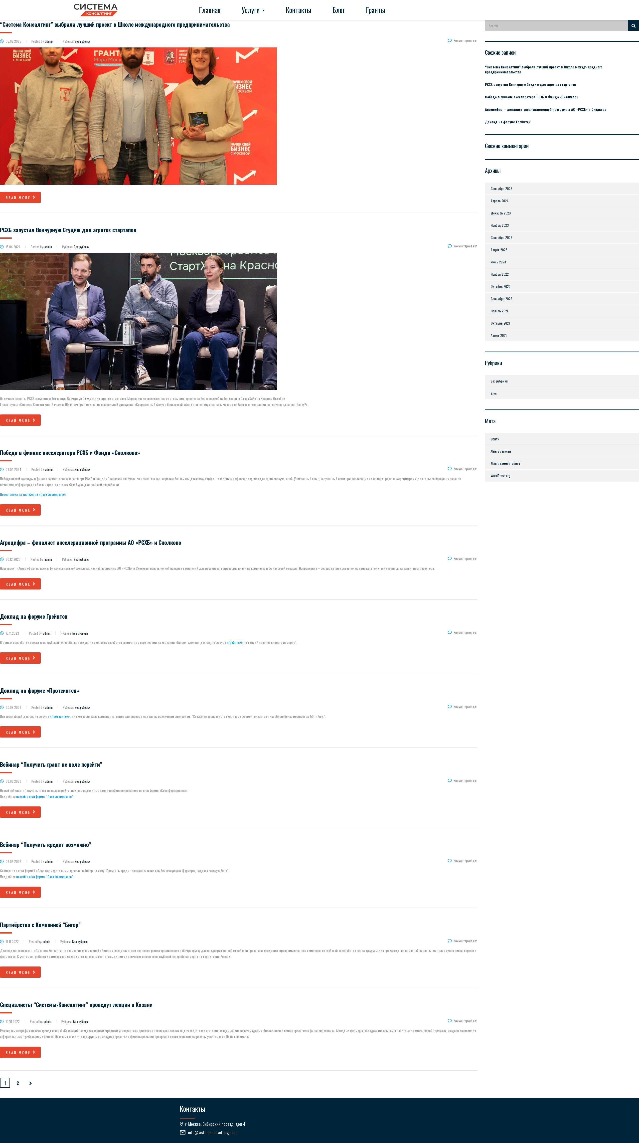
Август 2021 (499, 335)
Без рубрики (499, 380)
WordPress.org (500, 475)
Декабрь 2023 (501, 212)
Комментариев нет (466, 40)
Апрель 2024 (499, 200)
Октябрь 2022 (500, 286)
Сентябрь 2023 (501, 237)
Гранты (375, 10)
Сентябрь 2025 (501, 188)
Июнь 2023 (498, 261)
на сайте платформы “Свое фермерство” (44, 796)
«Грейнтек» (235, 642)
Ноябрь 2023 (500, 225)
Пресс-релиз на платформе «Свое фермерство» (33, 494)
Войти (495, 438)
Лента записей (501, 451)
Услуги (251, 10)
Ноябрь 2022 (500, 274)
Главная (210, 10)
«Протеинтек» (60, 716)
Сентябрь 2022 (501, 298)
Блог (338, 10)
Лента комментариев (505, 463)
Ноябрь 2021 (499, 310)
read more (18, 197)
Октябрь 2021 (500, 323)
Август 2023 (499, 249)
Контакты (298, 10)
